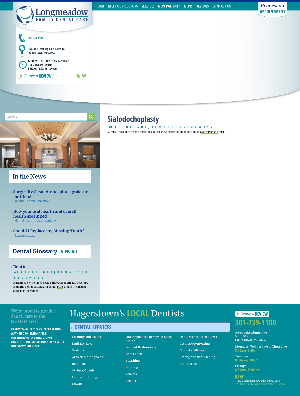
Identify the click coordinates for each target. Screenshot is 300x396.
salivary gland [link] (209, 131)
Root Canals (134, 354)
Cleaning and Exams (86, 337)
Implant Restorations (141, 347)
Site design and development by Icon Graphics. (260, 384)
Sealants (78, 350)
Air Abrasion (188, 364)
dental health (24, 220)
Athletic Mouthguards (87, 357)
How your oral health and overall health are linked (45, 214)
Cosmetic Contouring (195, 343)
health (19, 201)
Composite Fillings (85, 377)
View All (69, 251)
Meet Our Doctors (123, 6)
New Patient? (169, 6)
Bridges (131, 381)
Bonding (132, 367)
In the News (29, 176)
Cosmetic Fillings (192, 350)
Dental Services (93, 327)
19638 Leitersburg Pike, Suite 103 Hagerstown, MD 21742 (46, 50)
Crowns (77, 384)
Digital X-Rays (82, 343)
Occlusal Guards (83, 370)
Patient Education (37, 201)
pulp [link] (60, 286)
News (188, 6)
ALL (110, 127)
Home (99, 6)
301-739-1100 (35, 38)
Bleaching (133, 360)
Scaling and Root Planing (197, 357)
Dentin (20, 266)
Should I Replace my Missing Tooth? (48, 231)
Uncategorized (25, 235)
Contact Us (221, 6)
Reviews (202, 6)
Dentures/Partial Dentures (198, 337)
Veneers (131, 374)
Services (148, 6)
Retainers (79, 364)
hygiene (50, 220)
